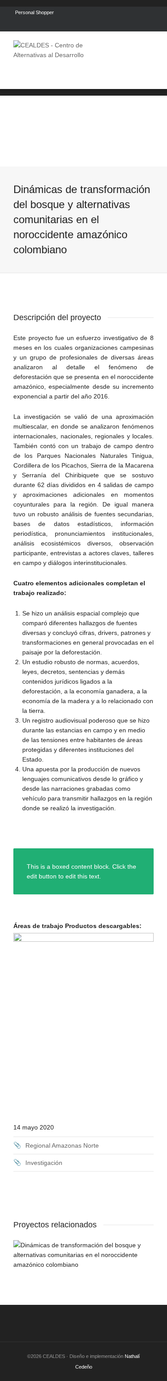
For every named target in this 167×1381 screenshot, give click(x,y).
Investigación (43, 1162)
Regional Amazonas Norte (62, 1145)
